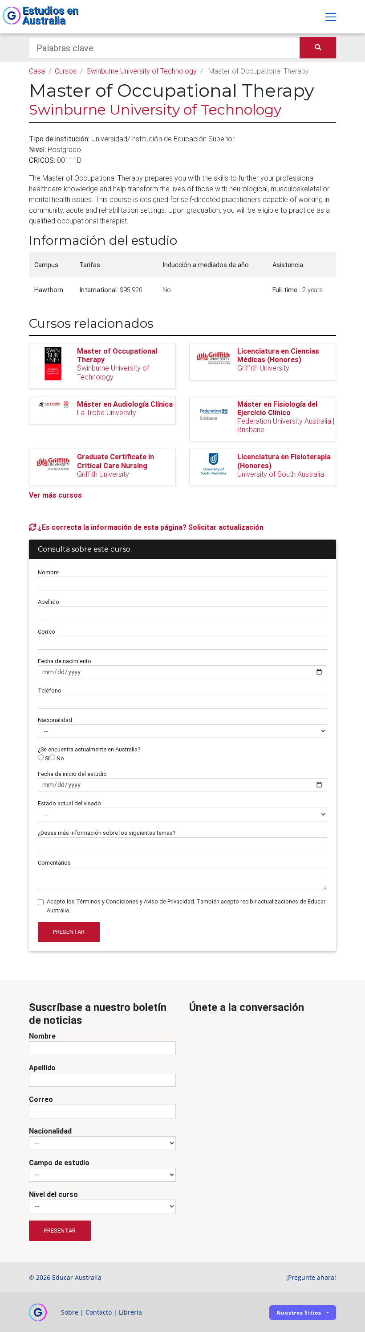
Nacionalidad (55, 720)
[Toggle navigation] (331, 16)
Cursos (66, 70)
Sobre (69, 1312)
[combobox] (182, 844)
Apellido (48, 602)
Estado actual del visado (69, 803)
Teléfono (49, 690)
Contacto (98, 1312)
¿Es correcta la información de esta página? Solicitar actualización (150, 527)
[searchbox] (43, 844)
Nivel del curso (53, 1194)
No (59, 758)
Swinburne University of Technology (141, 70)
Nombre (48, 572)
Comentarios (54, 862)
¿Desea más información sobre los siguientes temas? (107, 833)
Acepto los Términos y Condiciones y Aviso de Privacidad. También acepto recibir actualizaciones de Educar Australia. (186, 906)
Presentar (69, 932)
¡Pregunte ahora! (311, 1277)
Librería (130, 1312)
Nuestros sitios (298, 1312)
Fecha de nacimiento (64, 661)
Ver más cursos (55, 495)
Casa (37, 70)
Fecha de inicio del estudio (72, 774)
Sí (46, 758)
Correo (46, 631)
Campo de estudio (59, 1162)
